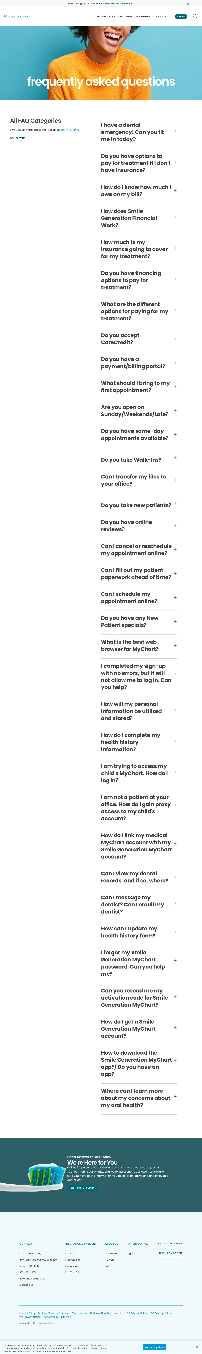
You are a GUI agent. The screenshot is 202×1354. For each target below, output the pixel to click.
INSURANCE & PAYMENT (80, 1244)
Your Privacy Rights (154, 1347)
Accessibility (51, 1317)
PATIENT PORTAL (137, 1244)
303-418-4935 (69, 130)
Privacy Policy (27, 1313)
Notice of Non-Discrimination (107, 1313)
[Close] (197, 1347)
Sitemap (66, 1317)
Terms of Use (79, 1313)
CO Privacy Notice (161, 1313)
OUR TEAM (101, 16)
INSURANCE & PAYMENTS (137, 16)
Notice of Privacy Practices (53, 1313)
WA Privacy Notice (30, 1317)
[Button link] (195, 16)
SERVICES (114, 16)
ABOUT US (161, 16)
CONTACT (25, 1244)
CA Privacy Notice (137, 1313)
